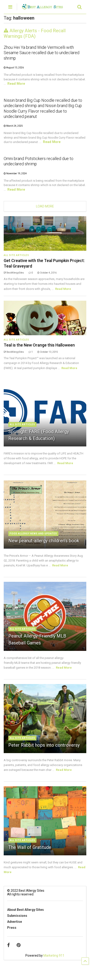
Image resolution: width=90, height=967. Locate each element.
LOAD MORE (45, 206)
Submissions (17, 915)
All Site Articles (16, 255)
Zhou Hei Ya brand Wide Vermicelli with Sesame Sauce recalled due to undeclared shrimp (41, 53)
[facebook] (8, 945)
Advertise (14, 921)
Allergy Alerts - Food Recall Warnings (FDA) (35, 33)
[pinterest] (19, 945)
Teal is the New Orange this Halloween (39, 345)
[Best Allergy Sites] (42, 7)
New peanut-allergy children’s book (43, 540)
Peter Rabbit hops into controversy (44, 745)
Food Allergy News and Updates (33, 533)
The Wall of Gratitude (29, 847)
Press (11, 927)
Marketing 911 (53, 955)
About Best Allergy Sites (25, 910)
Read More (16, 84)
